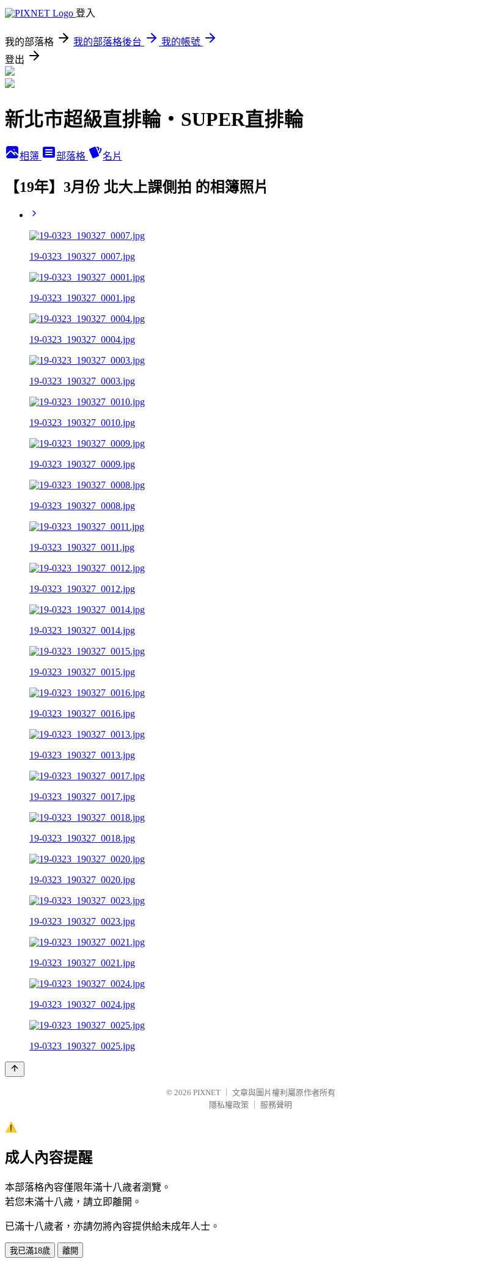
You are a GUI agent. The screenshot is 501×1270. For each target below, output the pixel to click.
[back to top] (14, 1069)
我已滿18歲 (30, 1250)
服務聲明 (276, 1104)
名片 (112, 156)
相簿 (31, 156)
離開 (70, 1250)
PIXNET (207, 1092)
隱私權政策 (229, 1104)
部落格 (72, 156)
